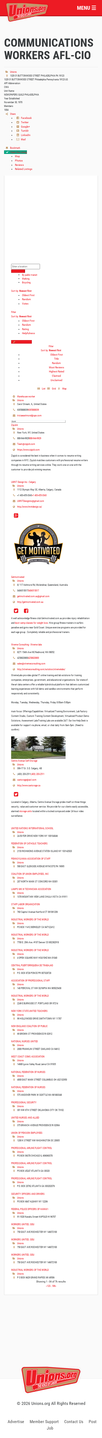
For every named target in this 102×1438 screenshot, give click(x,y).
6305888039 (33, 409)
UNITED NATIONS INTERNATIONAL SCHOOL (32, 828)
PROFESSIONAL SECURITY (23, 1102)
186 (53, 1285)
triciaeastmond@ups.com (29, 415)
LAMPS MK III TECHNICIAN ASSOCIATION (31, 889)
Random (26, 299)
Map (17, 156)
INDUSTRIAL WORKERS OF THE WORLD (30, 919)
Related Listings (23, 169)
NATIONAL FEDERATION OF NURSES (28, 1071)
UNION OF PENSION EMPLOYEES (26, 1132)
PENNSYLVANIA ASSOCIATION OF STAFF (30, 858)
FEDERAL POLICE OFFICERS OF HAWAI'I (29, 1209)
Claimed (56, 376)
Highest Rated (56, 371)
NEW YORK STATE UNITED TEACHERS (29, 1010)
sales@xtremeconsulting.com (31, 663)
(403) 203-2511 (37, 773)
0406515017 (33, 590)
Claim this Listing (18, 152)
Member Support (44, 1421)
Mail (23, 139)
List (43, 388)
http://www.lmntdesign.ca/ (29, 506)
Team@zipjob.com (26, 443)
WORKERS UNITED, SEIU (22, 1224)
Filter (13, 312)
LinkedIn (25, 135)
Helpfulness (28, 333)
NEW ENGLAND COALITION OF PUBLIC (29, 1026)
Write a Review (24, 341)
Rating (25, 329)
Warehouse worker (26, 396)
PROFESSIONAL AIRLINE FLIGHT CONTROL (31, 1147)
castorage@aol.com (26, 779)
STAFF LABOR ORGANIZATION (25, 904)
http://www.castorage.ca (28, 785)
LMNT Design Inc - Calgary (23, 481)
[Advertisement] (51, 1342)
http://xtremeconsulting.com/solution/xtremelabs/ (41, 669)
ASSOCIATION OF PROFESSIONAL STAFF (30, 980)
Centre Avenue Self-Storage (24, 760)
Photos (19, 160)
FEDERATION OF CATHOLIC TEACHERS (29, 843)
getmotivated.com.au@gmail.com (33, 596)
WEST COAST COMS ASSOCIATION (28, 1056)
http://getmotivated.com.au (30, 601)
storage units (25, 811)
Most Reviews (56, 367)
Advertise (16, 1421)
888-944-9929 (35, 438)
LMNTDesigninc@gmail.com (30, 500)
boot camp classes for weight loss (31, 622)
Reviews (19, 165)
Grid (53, 388)
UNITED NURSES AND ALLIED (25, 1117)
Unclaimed (56, 380)
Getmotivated (17, 576)
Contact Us (73, 1421)
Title (56, 358)
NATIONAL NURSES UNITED (24, 1041)
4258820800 (33, 657)
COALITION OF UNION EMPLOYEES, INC (30, 873)
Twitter (24, 122)
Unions (13, 71)
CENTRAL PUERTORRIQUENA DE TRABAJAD (32, 965)
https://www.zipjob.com (28, 449)
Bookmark (15, 147)
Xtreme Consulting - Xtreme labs (26, 644)
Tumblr (24, 130)
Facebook (26, 118)
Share (13, 113)
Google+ (25, 126)
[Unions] (27, 11)
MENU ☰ (86, 8)
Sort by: (21, 290)
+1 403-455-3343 (39, 495)
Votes (25, 303)
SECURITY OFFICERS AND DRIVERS (28, 1193)
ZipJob (14, 424)
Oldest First (28, 295)
